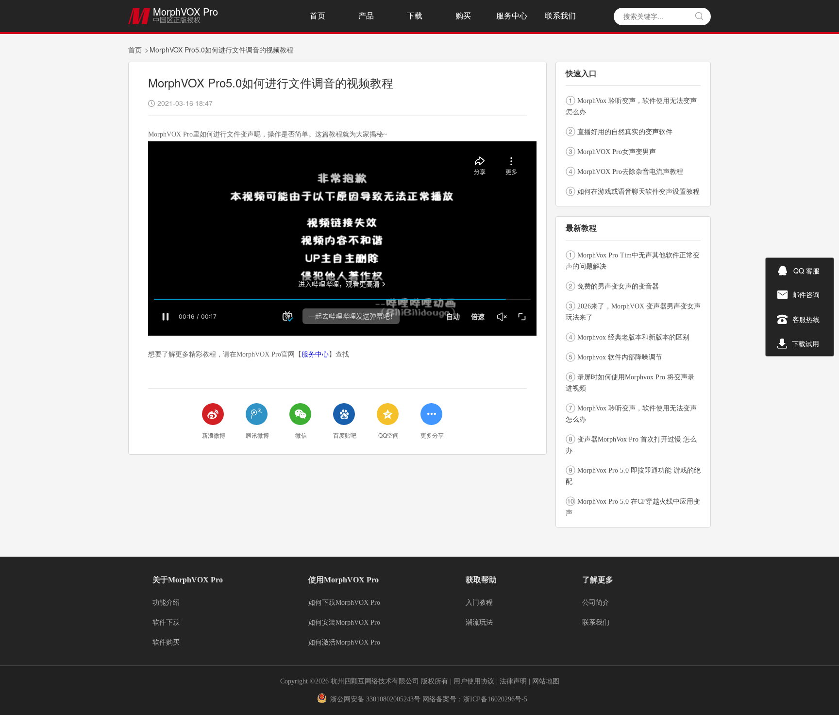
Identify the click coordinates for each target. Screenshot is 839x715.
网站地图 (545, 681)
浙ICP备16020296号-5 (495, 699)
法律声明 (514, 681)
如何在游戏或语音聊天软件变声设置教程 (638, 191)
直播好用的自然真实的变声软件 (624, 132)
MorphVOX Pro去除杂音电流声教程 (630, 171)
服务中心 (511, 16)
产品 (366, 16)
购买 (463, 16)
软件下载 (166, 622)
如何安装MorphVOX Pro (344, 622)
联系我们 (560, 16)
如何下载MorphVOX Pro (344, 602)
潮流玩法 (479, 622)
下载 (414, 16)
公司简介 (595, 602)
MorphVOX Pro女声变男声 (616, 151)
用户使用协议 (473, 681)
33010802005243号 (393, 699)
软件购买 (166, 642)
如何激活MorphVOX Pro (344, 642)
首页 (317, 16)
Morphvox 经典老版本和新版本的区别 (633, 337)
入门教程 (479, 602)
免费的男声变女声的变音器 (618, 286)
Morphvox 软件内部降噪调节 (619, 357)
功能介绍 (166, 602)
